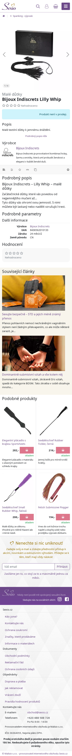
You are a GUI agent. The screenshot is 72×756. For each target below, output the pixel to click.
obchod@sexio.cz (37, 712)
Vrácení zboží (13, 695)
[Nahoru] (68, 169)
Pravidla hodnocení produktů (22, 701)
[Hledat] (38, 8)
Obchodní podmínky (17, 655)
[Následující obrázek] (68, 54)
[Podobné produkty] (35, 169)
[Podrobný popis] (4, 169)
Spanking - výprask (22, 15)
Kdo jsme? (11, 616)
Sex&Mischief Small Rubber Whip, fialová (14, 509)
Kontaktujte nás (14, 623)
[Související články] (27, 169)
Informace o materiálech (19, 643)
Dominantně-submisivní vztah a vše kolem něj (32, 374)
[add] (27, 450)
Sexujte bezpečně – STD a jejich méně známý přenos (31, 316)
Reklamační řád (14, 662)
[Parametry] (12, 169)
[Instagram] (59, 599)
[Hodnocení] (20, 169)
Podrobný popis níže (36, 136)
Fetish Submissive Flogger (53, 507)
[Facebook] (67, 599)
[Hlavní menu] (66, 6)
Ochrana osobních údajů (19, 669)
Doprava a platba (15, 681)
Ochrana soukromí (16, 630)
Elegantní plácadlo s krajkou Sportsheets (14, 442)
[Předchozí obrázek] (4, 54)
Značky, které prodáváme (20, 636)
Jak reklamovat (14, 688)
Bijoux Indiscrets (27, 148)
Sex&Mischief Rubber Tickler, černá (50, 442)
